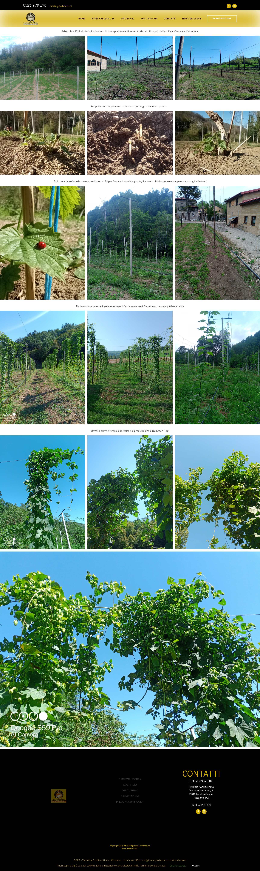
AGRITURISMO (130, 790)
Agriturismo (149, 18)
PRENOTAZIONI (222, 18)
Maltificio (128, 18)
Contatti (170, 18)
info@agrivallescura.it (61, 6)
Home (81, 18)
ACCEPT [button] (196, 865)
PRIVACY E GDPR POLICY (130, 801)
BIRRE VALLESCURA (130, 779)
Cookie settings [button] (178, 865)
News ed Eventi (192, 18)
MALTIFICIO (130, 784)
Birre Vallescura (103, 18)
